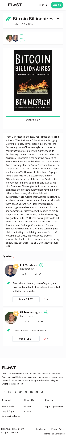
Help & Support (9, 411)
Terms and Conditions (54, 433)
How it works (8, 406)
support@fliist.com (54, 406)
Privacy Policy (58, 429)
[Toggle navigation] (5, 5)
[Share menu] (58, 18)
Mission (27, 406)
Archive (27, 411)
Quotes (7, 256)
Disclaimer (41, 429)
